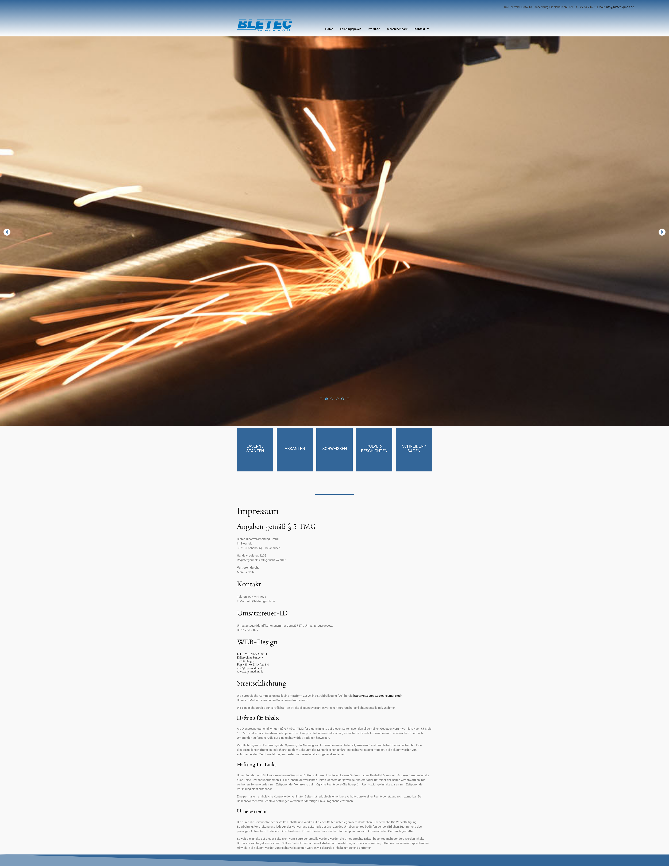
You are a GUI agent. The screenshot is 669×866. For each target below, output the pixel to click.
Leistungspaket (350, 29)
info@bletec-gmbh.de (620, 7)
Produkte (374, 29)
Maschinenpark (397, 29)
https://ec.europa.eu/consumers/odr (377, 695)
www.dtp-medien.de (250, 672)
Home (329, 29)
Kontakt (419, 29)
